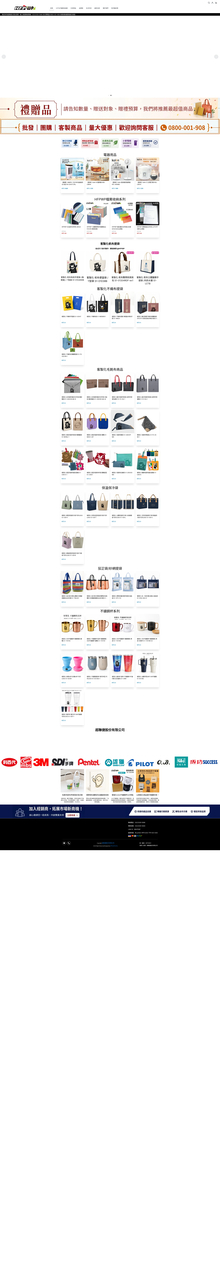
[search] (209, 2)
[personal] (212, 3)
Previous (4, 57)
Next (216, 57)
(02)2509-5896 (140, 822)
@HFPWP (137, 829)
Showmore (114, 846)
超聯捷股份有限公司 (108, 843)
